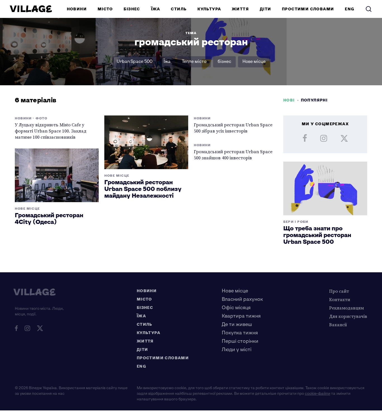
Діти (265, 9)
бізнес (224, 61)
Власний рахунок (242, 299)
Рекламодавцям (346, 308)
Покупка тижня (240, 333)
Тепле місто (194, 61)
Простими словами (308, 9)
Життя (240, 9)
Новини (77, 9)
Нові (289, 100)
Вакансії (338, 325)
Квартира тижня (241, 316)
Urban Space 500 (134, 61)
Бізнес (132, 9)
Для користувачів (348, 316)
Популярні (314, 100)
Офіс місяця (236, 308)
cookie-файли (317, 393)
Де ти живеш (237, 324)
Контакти (339, 299)
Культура (209, 9)
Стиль (179, 9)
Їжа (155, 9)
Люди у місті (236, 350)
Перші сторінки (240, 341)
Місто (105, 9)
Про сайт (339, 291)
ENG (349, 9)
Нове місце (254, 61)
